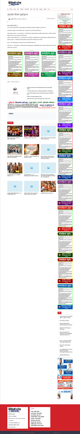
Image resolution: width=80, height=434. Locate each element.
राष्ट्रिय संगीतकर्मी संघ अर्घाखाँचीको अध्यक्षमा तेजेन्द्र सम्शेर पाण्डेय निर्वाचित (14, 157)
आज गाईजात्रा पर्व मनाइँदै (64, 321)
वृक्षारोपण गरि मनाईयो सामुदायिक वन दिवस (34, 96)
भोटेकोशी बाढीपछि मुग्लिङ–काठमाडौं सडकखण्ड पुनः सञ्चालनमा (66, 324)
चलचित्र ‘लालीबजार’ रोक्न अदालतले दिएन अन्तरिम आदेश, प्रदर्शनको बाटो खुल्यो (31, 193)
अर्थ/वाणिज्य (26, 9)
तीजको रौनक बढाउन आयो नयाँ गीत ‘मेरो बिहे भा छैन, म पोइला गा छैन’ (38, 98)
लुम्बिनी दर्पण (13, 19)
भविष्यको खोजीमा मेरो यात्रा (64, 355)
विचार (31, 9)
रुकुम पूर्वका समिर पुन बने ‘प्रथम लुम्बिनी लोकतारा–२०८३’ (13, 175)
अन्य (48, 9)
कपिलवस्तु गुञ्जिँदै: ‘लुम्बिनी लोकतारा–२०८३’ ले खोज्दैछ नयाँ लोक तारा (14, 193)
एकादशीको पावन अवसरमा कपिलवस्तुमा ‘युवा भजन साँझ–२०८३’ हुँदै (31, 157)
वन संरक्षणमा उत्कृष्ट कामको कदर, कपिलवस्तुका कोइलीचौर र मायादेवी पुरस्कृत (40, 91)
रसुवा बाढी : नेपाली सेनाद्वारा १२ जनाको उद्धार (65, 328)
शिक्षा (37, 9)
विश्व (34, 9)
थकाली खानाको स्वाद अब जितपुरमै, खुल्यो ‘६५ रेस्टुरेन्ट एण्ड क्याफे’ (66, 317)
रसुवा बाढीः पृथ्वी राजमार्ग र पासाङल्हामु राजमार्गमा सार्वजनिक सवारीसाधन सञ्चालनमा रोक (66, 334)
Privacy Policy (31, 432)
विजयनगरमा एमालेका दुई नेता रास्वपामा (65, 345)
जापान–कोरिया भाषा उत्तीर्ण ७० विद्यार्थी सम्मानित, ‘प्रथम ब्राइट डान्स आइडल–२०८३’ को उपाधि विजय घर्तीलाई (48, 157)
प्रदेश (18, 9)
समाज (15, 9)
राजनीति (21, 9)
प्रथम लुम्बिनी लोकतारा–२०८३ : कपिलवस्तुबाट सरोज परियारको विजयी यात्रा (31, 175)
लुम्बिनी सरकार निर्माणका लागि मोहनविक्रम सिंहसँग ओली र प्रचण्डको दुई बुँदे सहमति (39, 88)
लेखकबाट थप (15, 94)
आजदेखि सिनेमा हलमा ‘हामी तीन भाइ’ (47, 193)
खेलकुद (41, 9)
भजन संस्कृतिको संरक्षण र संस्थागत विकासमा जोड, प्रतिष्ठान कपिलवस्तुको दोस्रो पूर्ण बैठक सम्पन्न (66, 351)
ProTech (58, 432)
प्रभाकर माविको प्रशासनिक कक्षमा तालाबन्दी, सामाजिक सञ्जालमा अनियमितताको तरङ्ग (40, 93)
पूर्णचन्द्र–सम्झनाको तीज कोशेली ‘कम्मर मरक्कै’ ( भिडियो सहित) (13, 138)
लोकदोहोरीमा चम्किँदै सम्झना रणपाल (30, 138)
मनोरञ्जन (45, 9)
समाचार (11, 9)
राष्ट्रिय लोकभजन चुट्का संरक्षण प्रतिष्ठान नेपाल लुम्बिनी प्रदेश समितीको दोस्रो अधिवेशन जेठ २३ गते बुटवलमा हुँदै (48, 176)
